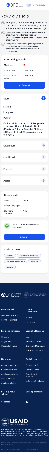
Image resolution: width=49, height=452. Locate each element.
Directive (5, 337)
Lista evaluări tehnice (35, 381)
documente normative (29, 255)
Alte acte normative (34, 350)
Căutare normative (9, 365)
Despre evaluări (32, 365)
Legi (28, 337)
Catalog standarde (34, 391)
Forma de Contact (9, 320)
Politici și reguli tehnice (8, 392)
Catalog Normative (9, 369)
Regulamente (7, 341)
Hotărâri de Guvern (34, 341)
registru (10, 267)
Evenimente (31, 322)
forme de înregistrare (16, 261)
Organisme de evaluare (32, 375)
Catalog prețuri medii (10, 374)
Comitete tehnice (8, 383)
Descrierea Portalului (10, 315)
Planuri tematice (8, 378)
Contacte (5, 401)
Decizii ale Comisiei (9, 346)
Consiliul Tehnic (32, 369)
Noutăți (29, 317)
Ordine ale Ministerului (35, 346)
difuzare (10, 255)
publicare (34, 261)
